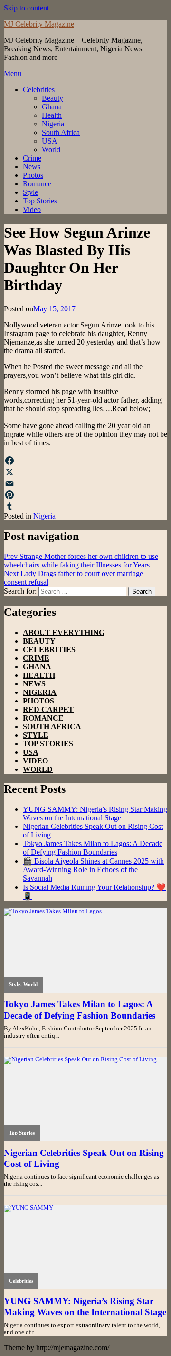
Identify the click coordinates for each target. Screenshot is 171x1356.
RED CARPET (48, 709)
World (51, 149)
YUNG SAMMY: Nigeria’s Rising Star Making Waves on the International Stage (95, 813)
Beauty (52, 98)
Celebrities (39, 90)
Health (52, 115)
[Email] (85, 483)
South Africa (61, 132)
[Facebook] (85, 460)
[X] (85, 472)
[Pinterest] (85, 494)
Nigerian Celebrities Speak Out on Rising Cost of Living (84, 1158)
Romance (37, 184)
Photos (33, 175)
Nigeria (53, 124)
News (31, 167)
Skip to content (26, 8)
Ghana (52, 107)
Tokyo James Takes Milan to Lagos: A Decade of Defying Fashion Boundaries (92, 847)
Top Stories (40, 201)
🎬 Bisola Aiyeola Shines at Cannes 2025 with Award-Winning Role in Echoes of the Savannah (93, 869)
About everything (63, 632)
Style (30, 192)
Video (32, 209)
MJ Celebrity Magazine (39, 24)
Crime (32, 158)
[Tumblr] (85, 506)
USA (49, 141)
